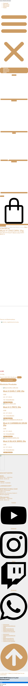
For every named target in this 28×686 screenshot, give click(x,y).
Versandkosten (10, 399)
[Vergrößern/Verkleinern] (0, 684)
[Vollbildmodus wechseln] (2, 684)
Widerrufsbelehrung (8, 630)
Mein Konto (6, 4)
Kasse (5, 7)
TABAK (6, 227)
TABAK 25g (12, 227)
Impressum (6, 624)
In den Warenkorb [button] (8, 418)
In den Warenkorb (8, 380)
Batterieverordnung (8, 628)
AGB (4, 627)
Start (1, 227)
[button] (14, 37)
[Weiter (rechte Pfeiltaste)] (2, 685)
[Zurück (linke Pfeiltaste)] (0, 685)
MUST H (2, 234)
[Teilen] (3, 684)
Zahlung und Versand (9, 631)
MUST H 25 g (20, 227)
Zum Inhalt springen (5, 0)
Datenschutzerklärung (9, 626)
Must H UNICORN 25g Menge (8, 377)
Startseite (5, 3)
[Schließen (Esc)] (5, 684)
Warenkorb (6, 6)
